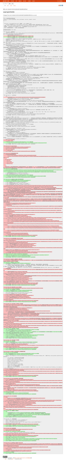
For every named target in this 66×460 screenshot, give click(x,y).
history (14, 5)
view (8, 5)
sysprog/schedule (8, 12)
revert (11, 5)
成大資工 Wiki (6, 1)
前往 (12, 3)
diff (5, 5)
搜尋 (9, 3)
